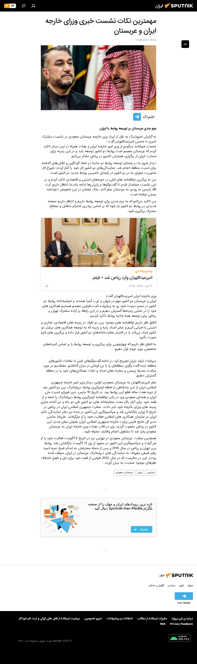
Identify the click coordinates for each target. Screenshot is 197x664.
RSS (162, 624)
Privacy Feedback (181, 624)
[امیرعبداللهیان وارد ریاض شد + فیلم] (98, 242)
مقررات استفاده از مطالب (152, 618)
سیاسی (150, 472)
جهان (190, 585)
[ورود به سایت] (33, 6)
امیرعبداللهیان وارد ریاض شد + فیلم (122, 278)
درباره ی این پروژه (182, 618)
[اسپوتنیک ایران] (180, 9)
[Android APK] (180, 638)
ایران (140, 472)
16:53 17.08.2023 (145, 40)
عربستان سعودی (124, 472)
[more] (47, 286)
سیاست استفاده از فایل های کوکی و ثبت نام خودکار (49, 618)
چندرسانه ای (143, 271)
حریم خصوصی (93, 618)
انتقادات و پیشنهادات (120, 618)
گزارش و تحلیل (156, 585)
